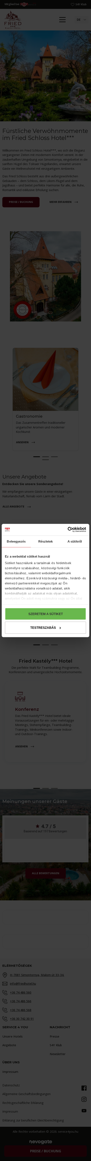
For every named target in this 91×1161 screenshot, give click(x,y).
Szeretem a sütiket (45, 613)
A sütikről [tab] (75, 541)
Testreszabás (43, 627)
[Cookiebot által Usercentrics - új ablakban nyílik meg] (67, 529)
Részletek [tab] (45, 541)
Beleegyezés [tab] (16, 541)
